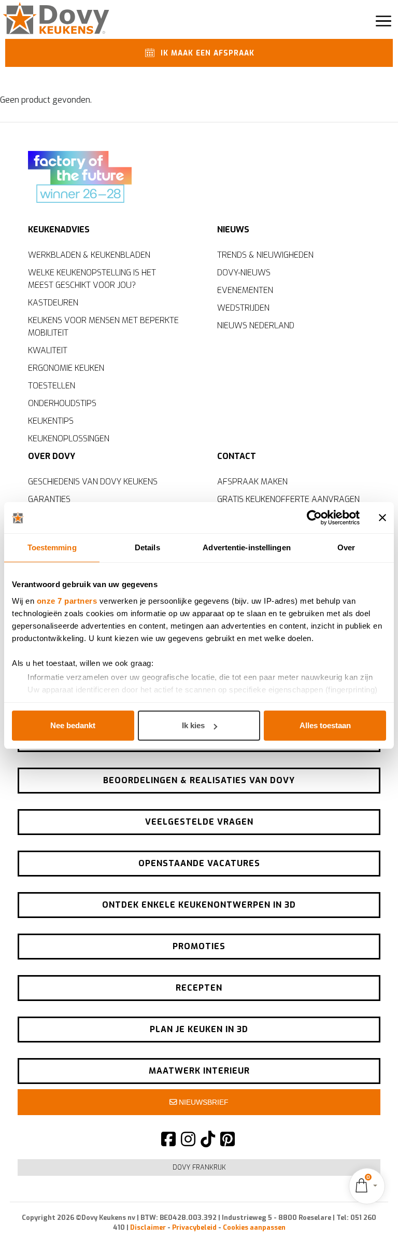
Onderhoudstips (62, 403)
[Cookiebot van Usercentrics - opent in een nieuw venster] (314, 517)
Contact (236, 456)
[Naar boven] (366, 1225)
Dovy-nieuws (244, 272)
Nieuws (233, 229)
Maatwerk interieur (199, 1070)
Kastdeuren (53, 302)
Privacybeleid (194, 1227)
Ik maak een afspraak (206, 53)
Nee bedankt (72, 725)
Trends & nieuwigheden (265, 254)
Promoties (199, 946)
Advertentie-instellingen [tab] (246, 547)
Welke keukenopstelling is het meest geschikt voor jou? (92, 278)
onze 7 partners (67, 600)
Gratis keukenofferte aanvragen (288, 499)
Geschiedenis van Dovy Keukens (93, 481)
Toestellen (51, 385)
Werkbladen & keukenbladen (89, 254)
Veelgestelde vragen (199, 821)
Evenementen (245, 290)
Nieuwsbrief (203, 1102)
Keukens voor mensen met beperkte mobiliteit (103, 326)
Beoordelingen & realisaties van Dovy (199, 780)
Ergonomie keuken (66, 368)
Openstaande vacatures (199, 863)
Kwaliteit (47, 350)
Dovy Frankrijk (199, 1167)
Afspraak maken (252, 481)
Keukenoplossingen (68, 438)
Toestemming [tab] (52, 547)
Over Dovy (51, 456)
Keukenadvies (59, 229)
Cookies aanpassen (254, 1227)
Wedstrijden (243, 307)
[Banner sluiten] (382, 517)
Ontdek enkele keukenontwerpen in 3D (199, 904)
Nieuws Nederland (255, 325)
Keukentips (51, 420)
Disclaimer (148, 1227)
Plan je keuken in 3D (199, 1029)
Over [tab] (346, 547)
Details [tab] (147, 547)
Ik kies (193, 725)
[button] (366, 1185)
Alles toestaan (325, 725)
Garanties (49, 499)
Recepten (199, 987)
